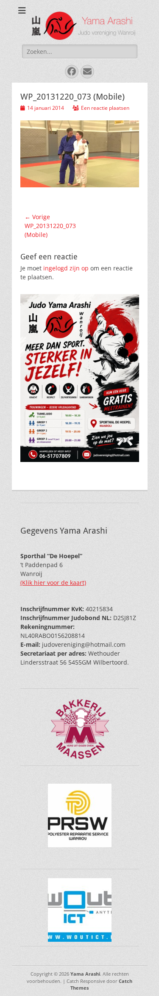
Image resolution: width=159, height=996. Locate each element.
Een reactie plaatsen (105, 107)
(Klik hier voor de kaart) (53, 583)
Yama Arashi (85, 974)
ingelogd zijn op (66, 268)
